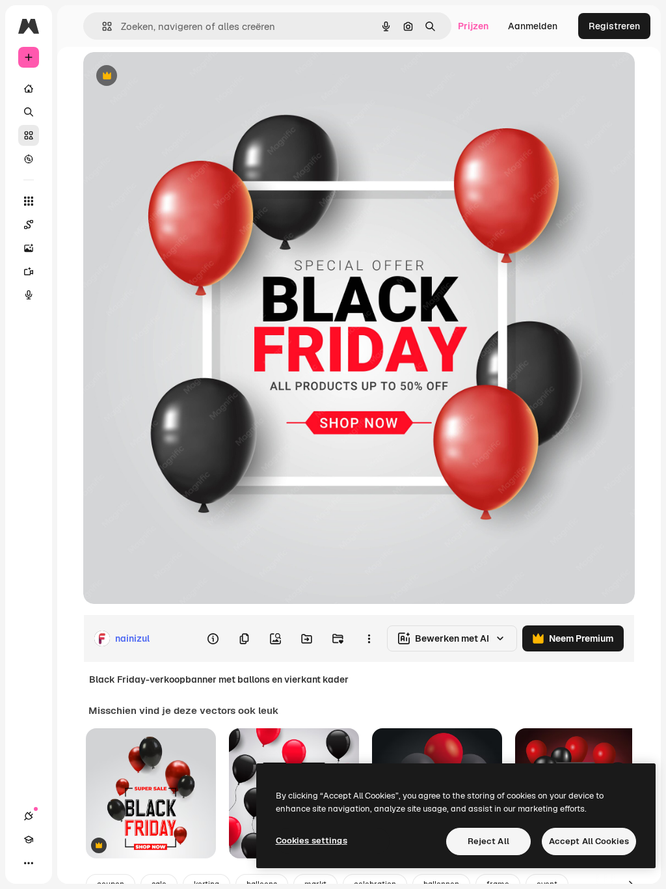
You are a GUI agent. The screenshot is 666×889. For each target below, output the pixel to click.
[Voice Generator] (28, 294)
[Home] (28, 88)
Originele (168, 76)
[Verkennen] (28, 158)
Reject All (488, 841)
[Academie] (28, 839)
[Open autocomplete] (102, 26)
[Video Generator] (28, 271)
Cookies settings (311, 840)
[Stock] (28, 135)
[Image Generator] (28, 248)
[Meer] (28, 863)
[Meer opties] (369, 638)
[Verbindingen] (28, 816)
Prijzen (473, 26)
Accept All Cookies (589, 841)
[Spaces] (28, 224)
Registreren (614, 26)
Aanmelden (532, 26)
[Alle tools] (28, 201)
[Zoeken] (28, 112)
